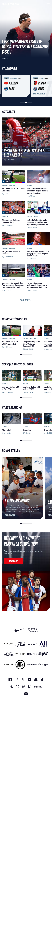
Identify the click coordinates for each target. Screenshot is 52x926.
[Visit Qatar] (20, 644)
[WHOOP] (20, 654)
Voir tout (25, 300)
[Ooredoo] (31, 644)
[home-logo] (10, 3)
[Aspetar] (9, 664)
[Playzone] (13, 561)
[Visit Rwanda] (9, 654)
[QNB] (31, 654)
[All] (43, 644)
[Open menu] (48, 3)
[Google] (43, 664)
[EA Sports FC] (20, 664)
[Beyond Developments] (9, 644)
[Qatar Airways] (32, 630)
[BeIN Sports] (31, 664)
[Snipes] (43, 654)
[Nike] (19, 630)
